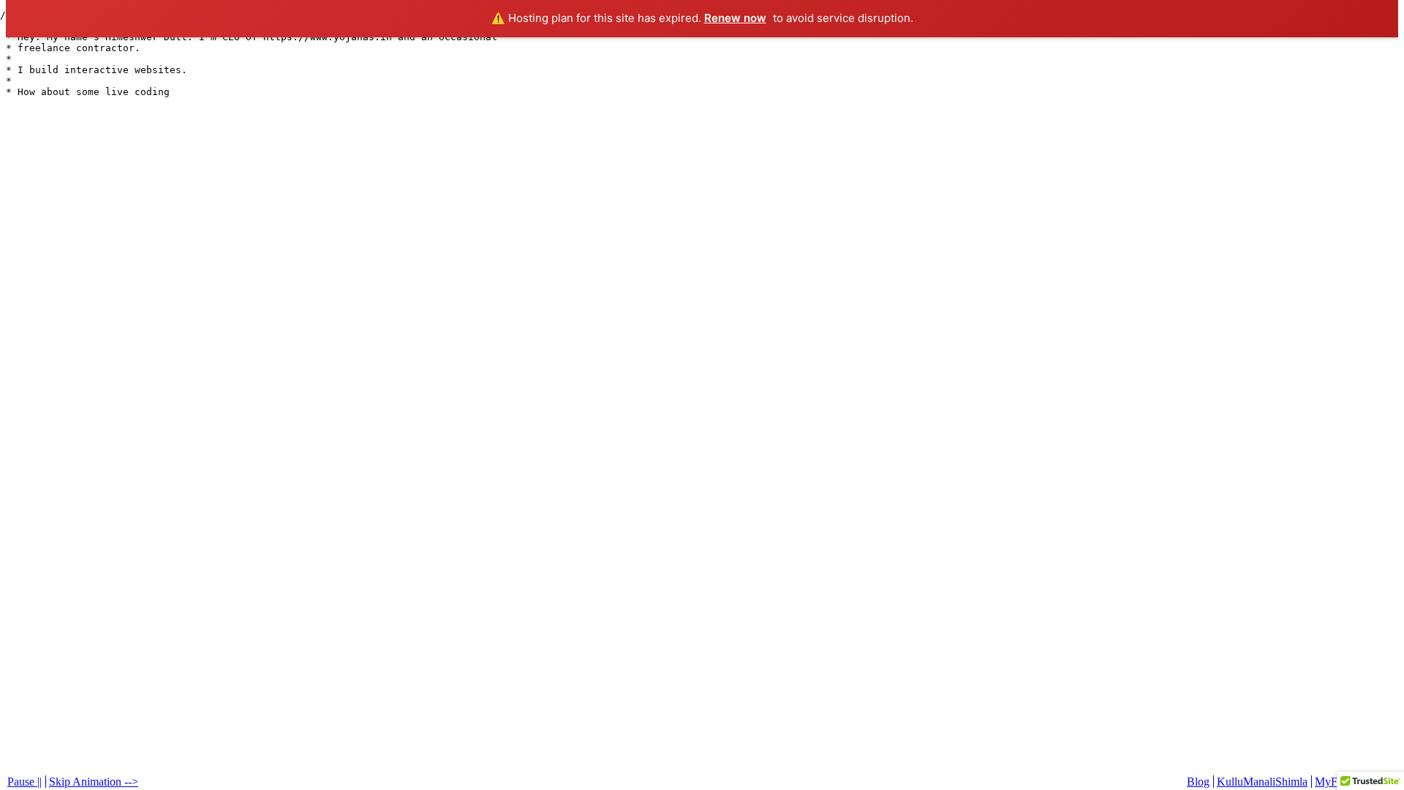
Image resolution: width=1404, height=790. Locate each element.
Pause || (24, 781)
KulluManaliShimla (1262, 781)
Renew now (735, 18)
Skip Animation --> (93, 781)
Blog (1198, 781)
